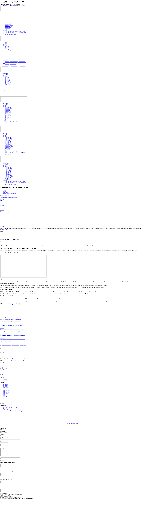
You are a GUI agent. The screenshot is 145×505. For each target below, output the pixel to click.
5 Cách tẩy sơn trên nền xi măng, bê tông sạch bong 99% (13, 410)
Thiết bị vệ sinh (5, 387)
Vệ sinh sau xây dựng (7, 395)
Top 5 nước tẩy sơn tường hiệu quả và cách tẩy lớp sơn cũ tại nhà (13, 345)
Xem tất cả (2, 210)
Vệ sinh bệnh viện (6, 390)
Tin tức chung (5, 192)
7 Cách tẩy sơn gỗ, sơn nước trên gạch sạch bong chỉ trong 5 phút (13, 364)
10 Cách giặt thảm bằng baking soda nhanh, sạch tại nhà (11, 325)
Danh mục (4, 191)
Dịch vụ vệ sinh (5, 385)
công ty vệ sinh (16, 250)
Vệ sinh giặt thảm (6, 393)
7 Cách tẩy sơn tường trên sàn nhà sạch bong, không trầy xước (12, 371)
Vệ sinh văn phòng (6, 398)
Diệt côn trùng (5, 386)
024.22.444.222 (5, 5)
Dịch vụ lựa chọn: (3, 440)
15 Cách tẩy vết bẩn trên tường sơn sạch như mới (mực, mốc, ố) (12, 335)
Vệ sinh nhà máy (6, 394)
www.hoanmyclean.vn (8, 310)
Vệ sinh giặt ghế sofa (6, 392)
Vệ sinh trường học (6, 397)
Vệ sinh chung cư (6, 391)
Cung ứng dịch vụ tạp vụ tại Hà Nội (9, 193)
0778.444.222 (22, 5)
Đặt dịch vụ (5, 379)
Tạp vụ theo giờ (5, 380)
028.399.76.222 (14, 5)
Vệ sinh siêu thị (5, 396)
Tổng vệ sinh (5, 389)
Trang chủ (4, 190)
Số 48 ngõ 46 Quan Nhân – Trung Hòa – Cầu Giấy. (13, 304)
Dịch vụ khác (5, 384)
